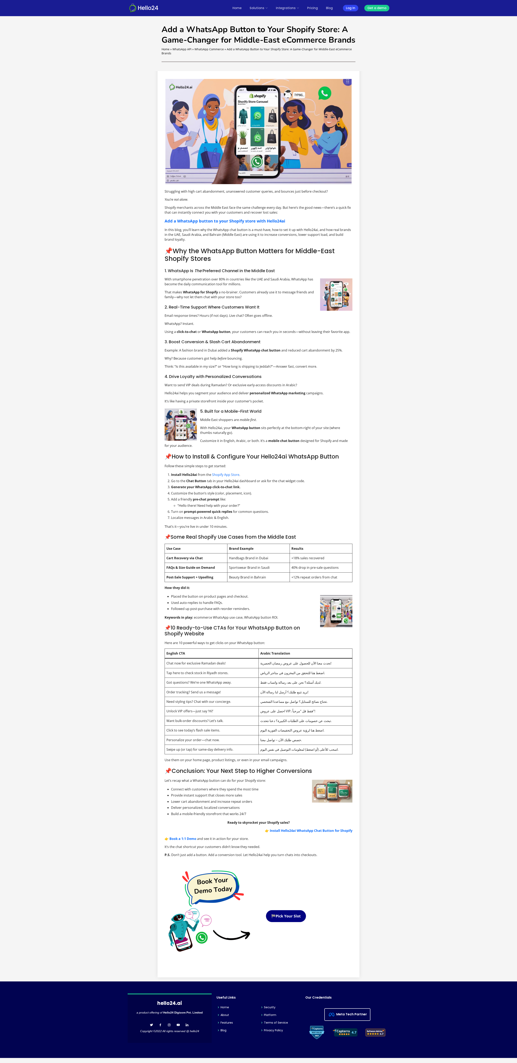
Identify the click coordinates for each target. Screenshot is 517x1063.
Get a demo (376, 8)
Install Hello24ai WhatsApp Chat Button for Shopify (311, 830)
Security (269, 1007)
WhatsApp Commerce (209, 49)
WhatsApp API (181, 49)
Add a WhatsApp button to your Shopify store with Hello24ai (225, 221)
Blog (329, 8)
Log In (350, 8)
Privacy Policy (273, 1030)
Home (237, 8)
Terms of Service (276, 1022)
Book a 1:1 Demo (182, 838)
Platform (270, 1015)
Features (227, 1022)
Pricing (312, 8)
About (225, 1015)
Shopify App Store (225, 474)
